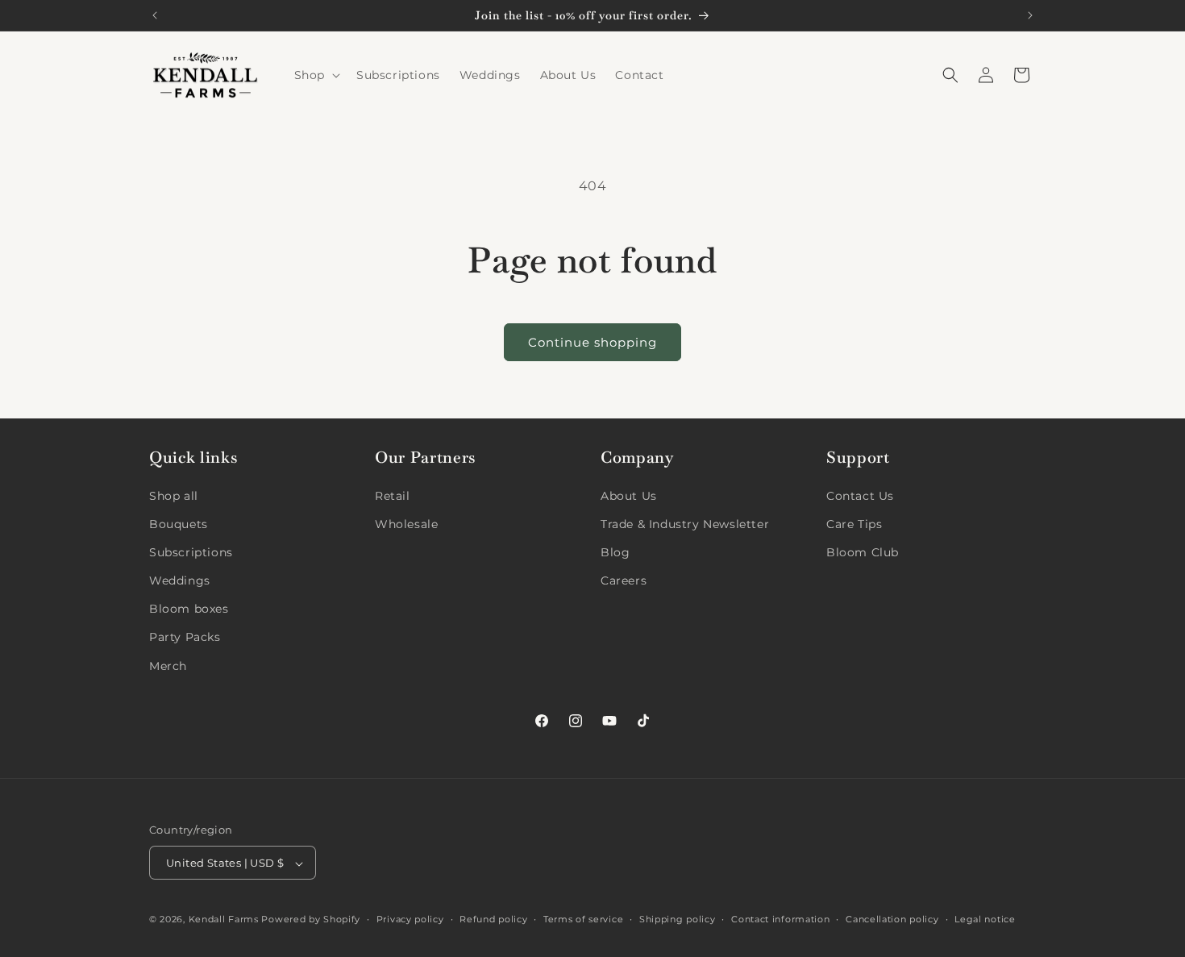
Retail (392, 495)
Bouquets (178, 523)
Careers (624, 579)
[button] (316, 75)
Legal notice (984, 919)
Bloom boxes (189, 608)
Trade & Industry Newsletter (685, 523)
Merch (168, 665)
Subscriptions (191, 551)
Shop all (173, 495)
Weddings (179, 579)
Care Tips (854, 523)
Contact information (780, 919)
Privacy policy (410, 919)
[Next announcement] (1030, 15)
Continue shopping (592, 342)
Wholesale (406, 523)
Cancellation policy (892, 919)
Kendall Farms (224, 920)
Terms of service (583, 919)
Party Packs (185, 637)
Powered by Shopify (310, 920)
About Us (629, 495)
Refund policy (493, 919)
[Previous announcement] (155, 15)
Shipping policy (677, 919)
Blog (615, 551)
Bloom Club (862, 551)
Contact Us (860, 495)
